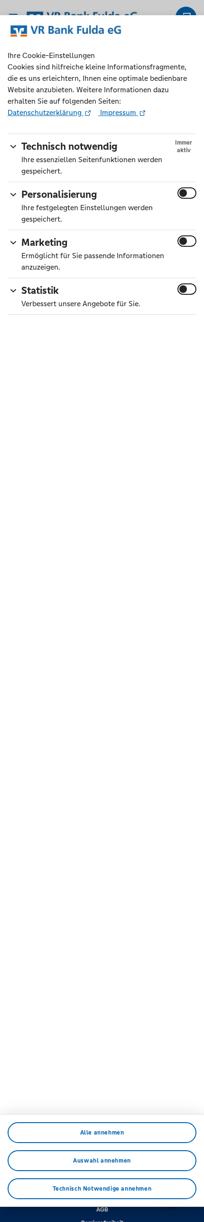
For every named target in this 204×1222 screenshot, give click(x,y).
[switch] (186, 193)
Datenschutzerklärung (45, 112)
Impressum (118, 112)
